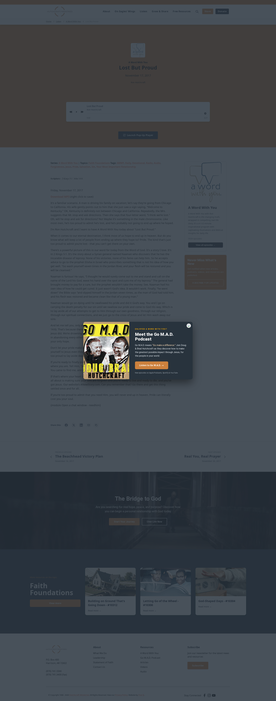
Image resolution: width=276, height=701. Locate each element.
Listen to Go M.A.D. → (151, 365)
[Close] (189, 325)
